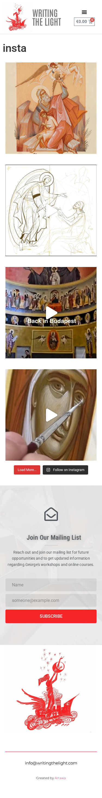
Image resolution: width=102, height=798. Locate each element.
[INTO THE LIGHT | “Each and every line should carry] (51, 108)
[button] (84, 12)
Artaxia (60, 778)
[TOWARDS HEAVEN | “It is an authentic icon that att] (51, 415)
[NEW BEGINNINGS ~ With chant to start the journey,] (51, 312)
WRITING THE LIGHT (46, 17)
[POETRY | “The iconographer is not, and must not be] (51, 210)
